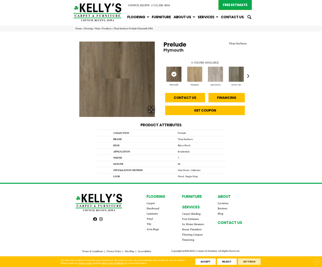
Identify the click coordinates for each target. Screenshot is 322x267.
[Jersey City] (236, 74)
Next (248, 71)
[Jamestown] (215, 74)
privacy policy (85, 263)
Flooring (88, 28)
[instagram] (101, 219)
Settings (249, 261)
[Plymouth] (174, 74)
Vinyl (97, 28)
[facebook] (95, 219)
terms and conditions (113, 263)
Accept (205, 261)
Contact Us (185, 97)
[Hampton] (194, 74)
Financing (226, 97)
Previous (161, 71)
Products (107, 28)
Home (78, 28)
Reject (226, 261)
